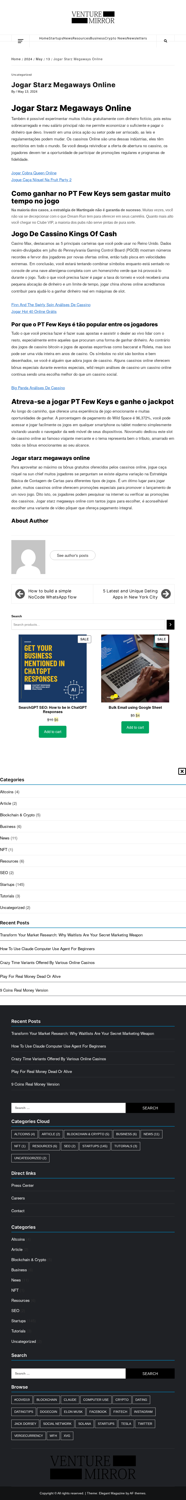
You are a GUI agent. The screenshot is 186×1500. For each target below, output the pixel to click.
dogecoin (48, 1411)
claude (70, 1399)
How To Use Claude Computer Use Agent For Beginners (47, 948)
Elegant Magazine (112, 1493)
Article (5, 803)
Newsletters (137, 38)
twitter (145, 1423)
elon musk (73, 1411)
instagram (143, 1411)
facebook (98, 1411)
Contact (17, 1210)
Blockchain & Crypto (17, 814)
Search (16, 616)
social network (57, 1423)
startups (106, 1423)
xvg (67, 1436)
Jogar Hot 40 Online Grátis (34, 311)
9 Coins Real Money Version (24, 990)
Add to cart (52, 731)
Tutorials (7, 896)
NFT (3, 849)
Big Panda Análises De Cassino (38, 387)
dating (141, 1399)
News (68, 38)
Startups (56, 38)
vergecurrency (28, 1436)
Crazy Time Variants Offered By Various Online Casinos (47, 962)
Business (97, 38)
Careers (18, 1198)
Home (44, 38)
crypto (122, 1399)
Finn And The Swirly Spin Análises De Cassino (51, 304)
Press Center (22, 1185)
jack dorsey (25, 1423)
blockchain (47, 1399)
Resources (81, 38)
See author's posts (72, 555)
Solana (84, 1423)
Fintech (120, 1411)
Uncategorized (12, 907)
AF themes (137, 1493)
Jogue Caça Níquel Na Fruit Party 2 (41, 179)
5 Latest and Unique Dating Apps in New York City (130, 594)
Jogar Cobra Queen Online (33, 172)
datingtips (23, 1411)
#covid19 (22, 1399)
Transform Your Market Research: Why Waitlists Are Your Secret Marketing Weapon (71, 935)
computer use (96, 1399)
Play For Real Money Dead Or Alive (30, 976)
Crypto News (116, 38)
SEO (4, 872)
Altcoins (7, 791)
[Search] (170, 625)
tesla (126, 1423)
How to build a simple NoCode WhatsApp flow (52, 594)
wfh (53, 1436)
